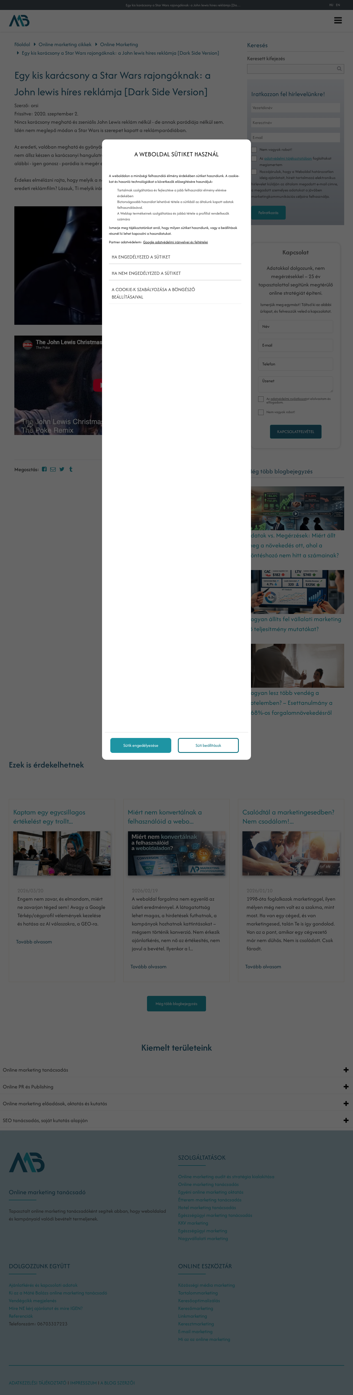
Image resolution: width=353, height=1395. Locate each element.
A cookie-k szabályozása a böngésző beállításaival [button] (153, 293)
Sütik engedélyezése (140, 745)
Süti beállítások (208, 745)
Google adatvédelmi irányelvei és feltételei (175, 242)
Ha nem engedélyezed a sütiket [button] (146, 273)
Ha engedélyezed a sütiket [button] (141, 257)
